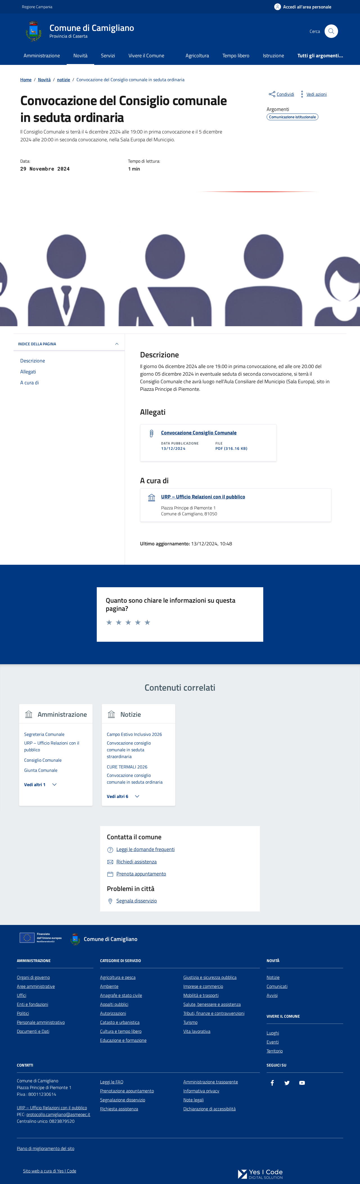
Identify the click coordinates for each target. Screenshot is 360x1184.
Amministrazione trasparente (210, 1081)
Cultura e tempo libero (120, 1031)
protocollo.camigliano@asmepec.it (58, 1114)
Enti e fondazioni (32, 1004)
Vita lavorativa (196, 1031)
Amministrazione (42, 55)
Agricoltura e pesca (118, 977)
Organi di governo (33, 977)
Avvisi (272, 995)
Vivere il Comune (146, 55)
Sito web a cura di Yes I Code (49, 1170)
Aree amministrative (36, 986)
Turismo (190, 1022)
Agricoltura (197, 55)
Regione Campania (37, 7)
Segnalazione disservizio (122, 1099)
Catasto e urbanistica (120, 1022)
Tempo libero (235, 55)
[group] (56, 758)
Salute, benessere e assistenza (212, 1004)
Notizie (273, 977)
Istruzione (273, 55)
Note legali (193, 1099)
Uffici (21, 995)
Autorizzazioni (113, 1013)
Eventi (273, 1041)
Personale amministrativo (41, 1022)
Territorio (275, 1050)
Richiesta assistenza (119, 1108)
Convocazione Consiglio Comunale (199, 432)
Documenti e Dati (33, 1031)
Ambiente (109, 986)
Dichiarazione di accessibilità (209, 1108)
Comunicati (277, 986)
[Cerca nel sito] (331, 31)
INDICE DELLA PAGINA (37, 344)
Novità (80, 55)
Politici (23, 1013)
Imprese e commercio (203, 986)
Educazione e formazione (123, 1040)
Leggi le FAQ (111, 1081)
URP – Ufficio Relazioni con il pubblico (203, 496)
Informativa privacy (201, 1090)
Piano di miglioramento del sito (45, 1148)
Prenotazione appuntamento (127, 1090)
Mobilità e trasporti (201, 995)
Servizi (108, 55)
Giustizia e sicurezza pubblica (210, 977)
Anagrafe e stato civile (121, 995)
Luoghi (273, 1032)
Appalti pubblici (114, 1004)
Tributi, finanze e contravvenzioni (213, 1013)
